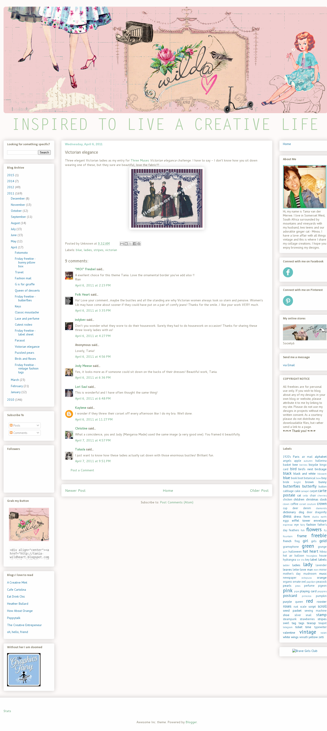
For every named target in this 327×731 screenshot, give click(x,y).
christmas (312, 499)
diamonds (321, 508)
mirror (323, 569)
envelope (320, 521)
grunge (322, 546)
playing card (308, 591)
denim (307, 508)
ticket (298, 627)
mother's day (292, 573)
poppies (322, 591)
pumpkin (321, 596)
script (312, 606)
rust (296, 606)
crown (322, 503)
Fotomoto (21, 253)
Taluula (80, 449)
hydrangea (289, 559)
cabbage (288, 491)
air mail (307, 456)
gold (323, 540)
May (14, 241)
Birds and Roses (25, 359)
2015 (11, 175)
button (323, 486)
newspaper (289, 577)
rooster (322, 602)
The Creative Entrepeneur (24, 625)
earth (324, 516)
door (309, 512)
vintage (307, 632)
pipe (296, 591)
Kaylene (80, 407)
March (15, 380)
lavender (321, 565)
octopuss (307, 577)
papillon (311, 581)
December (18, 198)
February (17, 386)
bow (318, 478)
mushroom (310, 573)
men (316, 569)
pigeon (322, 585)
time (308, 627)
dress (287, 516)
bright (297, 482)
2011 (11, 193)
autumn (308, 460)
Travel (19, 272)
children (299, 499)
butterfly (309, 486)
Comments (19, 433)
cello (305, 495)
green (308, 546)
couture (311, 504)
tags (301, 623)
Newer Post (75, 490)
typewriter (320, 627)
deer (295, 508)
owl (303, 581)
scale (303, 606)
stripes (98, 250)
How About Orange (20, 611)
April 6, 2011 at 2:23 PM (93, 285)
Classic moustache (27, 312)
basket (287, 464)
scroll (322, 606)
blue (79, 250)
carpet (313, 491)
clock (323, 499)
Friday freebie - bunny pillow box (25, 262)
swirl (286, 623)
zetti (321, 637)
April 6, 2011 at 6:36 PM (93, 377)
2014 (11, 181)
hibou (323, 551)
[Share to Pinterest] (139, 243)
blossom (322, 473)
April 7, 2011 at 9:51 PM (93, 461)
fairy (302, 524)
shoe (286, 615)
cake (297, 491)
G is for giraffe (25, 284)
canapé (305, 491)
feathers (294, 530)
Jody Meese (83, 365)
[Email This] (122, 243)
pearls (287, 586)
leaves (287, 570)
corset (302, 504)
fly (325, 530)
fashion (311, 525)
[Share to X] (130, 243)
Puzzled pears (24, 353)
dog (301, 512)
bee (295, 465)
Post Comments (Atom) (176, 502)
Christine (81, 428)
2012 (11, 187)
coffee (294, 504)
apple (297, 460)
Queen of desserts (27, 290)
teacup (311, 623)
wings (295, 637)
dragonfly (321, 512)
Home (168, 490)
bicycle (313, 465)
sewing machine (316, 610)
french (287, 541)
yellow (313, 637)
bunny (323, 482)
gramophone (291, 546)
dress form (302, 517)
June (14, 235)
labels (322, 559)
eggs (286, 520)
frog (297, 541)
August (16, 223)
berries (303, 464)
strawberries (307, 619)
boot (300, 478)
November (18, 205)
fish (303, 530)
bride (286, 482)
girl (305, 540)
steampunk (290, 619)
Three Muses (140, 160)
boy (324, 478)
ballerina (321, 460)
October (17, 211)
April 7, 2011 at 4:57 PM (93, 440)
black (287, 473)
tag (294, 623)
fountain (288, 536)
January (16, 392)
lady (307, 564)
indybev (80, 319)
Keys (18, 306)
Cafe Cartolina (16, 590)
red (309, 601)
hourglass (311, 555)
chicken (287, 499)
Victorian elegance (27, 347)
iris (302, 559)
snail (308, 615)
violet (324, 632)
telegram (288, 627)
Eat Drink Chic (16, 596)
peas (297, 585)
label (313, 559)
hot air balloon (293, 555)
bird (293, 468)
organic (287, 581)
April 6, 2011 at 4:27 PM (93, 336)
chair (313, 495)
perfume (309, 585)
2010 (11, 400)
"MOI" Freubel (85, 269)
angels (287, 460)
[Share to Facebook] (134, 243)
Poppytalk (13, 618)
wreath (303, 637)
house (323, 555)
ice (298, 559)
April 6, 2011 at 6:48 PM (93, 398)
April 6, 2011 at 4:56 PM (93, 356)
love (303, 570)
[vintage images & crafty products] (23, 685)
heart (313, 551)
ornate (297, 581)
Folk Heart (82, 294)
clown (286, 504)
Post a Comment (82, 470)
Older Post (259, 490)
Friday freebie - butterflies (25, 298)
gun (285, 551)
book (294, 478)
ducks (315, 516)
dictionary (289, 512)
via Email (289, 365)
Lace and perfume (27, 318)
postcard (290, 595)
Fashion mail (23, 278)
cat (299, 495)
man (310, 570)
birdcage (321, 469)
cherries (322, 495)
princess (306, 596)
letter (296, 569)
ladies (88, 250)
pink (288, 590)
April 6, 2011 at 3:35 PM (93, 310)
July (13, 229)
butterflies (291, 486)
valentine (289, 633)
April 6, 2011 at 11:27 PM (94, 419)
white (286, 637)
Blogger (191, 722)
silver (298, 615)
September (19, 217)
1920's (287, 456)
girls (313, 541)
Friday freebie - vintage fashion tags (26, 368)
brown (309, 482)
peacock (321, 581)
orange (322, 578)
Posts (16, 425)
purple (287, 602)
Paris (296, 457)
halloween (295, 551)
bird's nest (305, 469)
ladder (286, 565)
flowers (314, 529)
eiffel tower (301, 521)
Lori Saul (81, 386)
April (14, 247)
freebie (319, 535)
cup (285, 508)
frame (302, 535)
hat (305, 551)
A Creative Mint (17, 582)
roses (287, 606)
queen (299, 601)
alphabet (321, 457)
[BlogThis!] (126, 243)
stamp (321, 614)
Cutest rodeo (23, 325)
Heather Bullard (17, 604)
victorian (111, 250)
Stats (7, 711)
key (307, 559)
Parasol (20, 340)
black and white (304, 474)
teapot (323, 623)
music (323, 574)
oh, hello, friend (17, 632)
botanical (309, 478)
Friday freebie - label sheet (25, 332)
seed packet (292, 610)
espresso (288, 524)
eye (296, 524)
